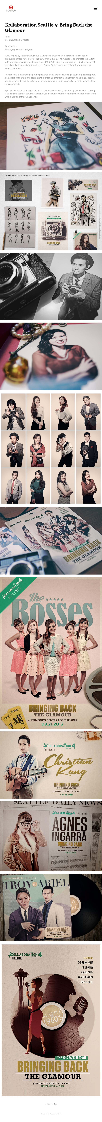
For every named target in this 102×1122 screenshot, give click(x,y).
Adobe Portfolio (55, 1114)
